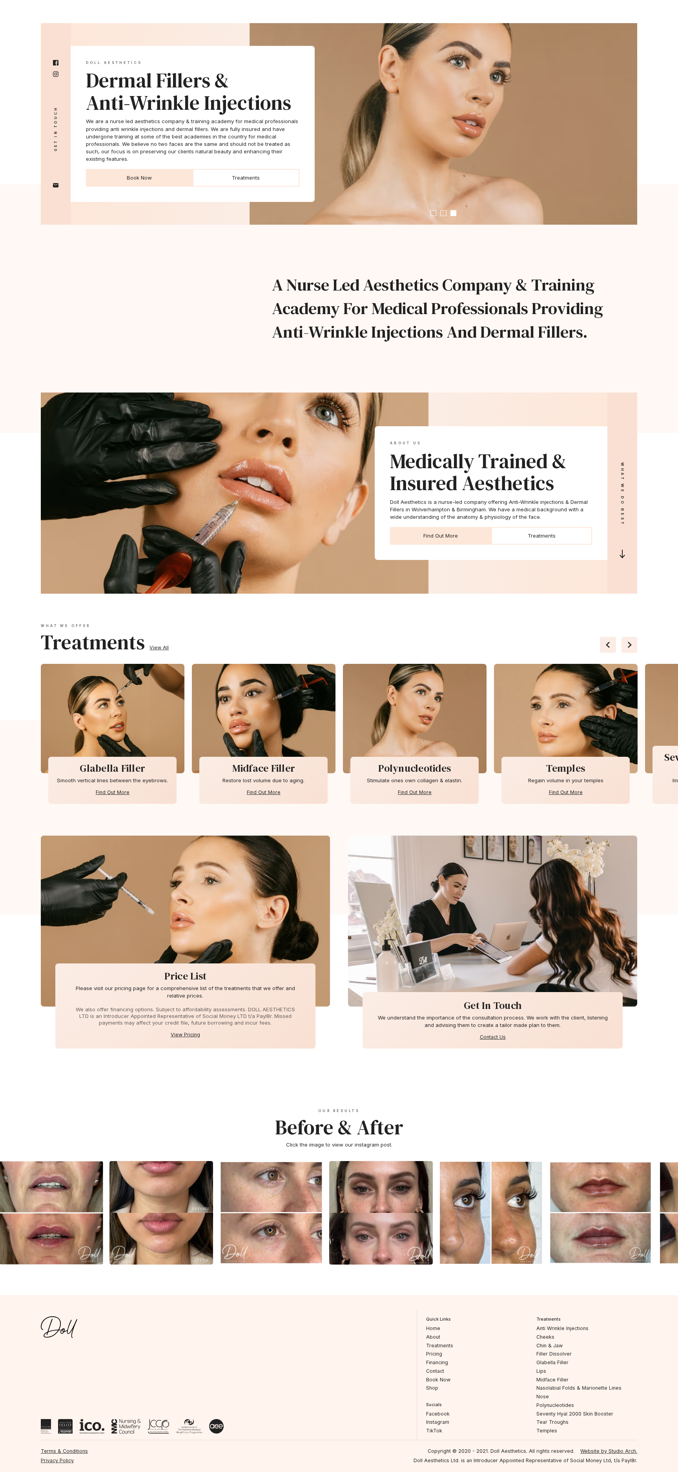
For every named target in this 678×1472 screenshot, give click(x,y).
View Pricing (185, 1035)
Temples (546, 1431)
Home (433, 1328)
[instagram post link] (116, 1213)
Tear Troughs (552, 1422)
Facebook (438, 1414)
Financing (437, 1362)
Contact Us (493, 1037)
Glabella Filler (552, 1362)
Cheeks (545, 1337)
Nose (542, 1396)
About (433, 1337)
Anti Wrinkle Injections (562, 1328)
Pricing (434, 1354)
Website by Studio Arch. (608, 1451)
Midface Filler (552, 1380)
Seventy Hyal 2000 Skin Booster (574, 1414)
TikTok (434, 1431)
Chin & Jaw (549, 1345)
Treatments (246, 177)
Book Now (139, 177)
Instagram (437, 1422)
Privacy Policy (57, 1460)
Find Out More (440, 535)
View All (159, 648)
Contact (435, 1371)
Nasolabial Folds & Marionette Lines (579, 1388)
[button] (433, 213)
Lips (541, 1371)
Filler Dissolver (554, 1354)
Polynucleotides (555, 1405)
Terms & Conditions (64, 1451)
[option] (112, 719)
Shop (432, 1388)
